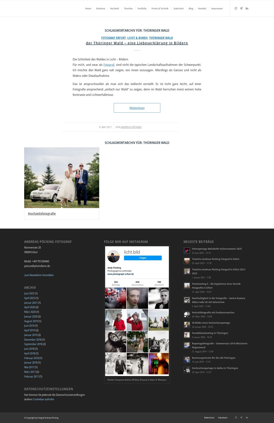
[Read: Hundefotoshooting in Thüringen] (187, 334)
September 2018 (33, 344)
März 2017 (30, 372)
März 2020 (30, 312)
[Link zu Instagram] (236, 8)
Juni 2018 (29, 348)
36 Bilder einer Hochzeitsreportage (211, 322)
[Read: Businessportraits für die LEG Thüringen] (187, 359)
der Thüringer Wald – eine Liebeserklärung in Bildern (137, 42)
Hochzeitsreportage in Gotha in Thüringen (215, 368)
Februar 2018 (31, 358)
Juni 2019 (29, 325)
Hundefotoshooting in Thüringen (210, 333)
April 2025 (29, 298)
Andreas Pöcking (131, 127)
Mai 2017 (29, 367)
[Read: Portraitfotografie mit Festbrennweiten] (187, 314)
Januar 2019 (30, 335)
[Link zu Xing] (241, 8)
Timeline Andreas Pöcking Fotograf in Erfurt (215, 259)
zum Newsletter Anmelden (39, 275)
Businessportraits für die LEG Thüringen (213, 357)
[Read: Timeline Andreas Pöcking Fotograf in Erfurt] (187, 260)
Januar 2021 (30, 302)
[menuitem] (88, 8)
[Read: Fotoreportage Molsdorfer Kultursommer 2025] (187, 250)
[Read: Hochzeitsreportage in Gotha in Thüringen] (187, 370)
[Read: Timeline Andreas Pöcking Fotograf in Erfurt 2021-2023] (187, 271)
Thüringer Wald (161, 38)
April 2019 (29, 330)
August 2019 (31, 321)
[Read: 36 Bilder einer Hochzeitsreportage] (187, 324)
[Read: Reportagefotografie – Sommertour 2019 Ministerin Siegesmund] (187, 345)
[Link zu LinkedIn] (247, 8)
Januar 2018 (30, 362)
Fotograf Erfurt (113, 38)
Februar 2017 (31, 376)
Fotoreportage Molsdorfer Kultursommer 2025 (217, 248)
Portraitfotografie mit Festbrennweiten (213, 312)
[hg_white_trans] (26, 8)
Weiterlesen (137, 108)
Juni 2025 (29, 293)
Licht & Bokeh (137, 38)
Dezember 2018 (32, 339)
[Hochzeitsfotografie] (61, 177)
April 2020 (29, 307)
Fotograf (108, 64)
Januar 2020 (30, 316)
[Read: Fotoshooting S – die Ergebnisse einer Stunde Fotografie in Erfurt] (187, 285)
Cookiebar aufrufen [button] (43, 399)
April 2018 (29, 353)
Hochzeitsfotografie (42, 213)
